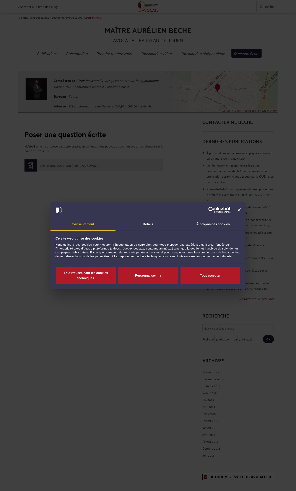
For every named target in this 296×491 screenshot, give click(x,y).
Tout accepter (210, 275)
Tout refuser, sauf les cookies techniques (86, 275)
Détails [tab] (148, 224)
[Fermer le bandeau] (239, 209)
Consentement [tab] (83, 224)
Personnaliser (145, 275)
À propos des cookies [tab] (213, 224)
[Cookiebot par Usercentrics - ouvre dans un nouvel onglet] (212, 210)
